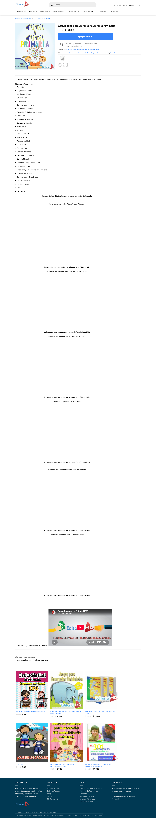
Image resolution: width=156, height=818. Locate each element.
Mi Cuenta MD (52, 799)
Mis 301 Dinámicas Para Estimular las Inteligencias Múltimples (97, 765)
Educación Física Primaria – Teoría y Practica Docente (100, 712)
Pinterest (35, 812)
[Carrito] (139, 5)
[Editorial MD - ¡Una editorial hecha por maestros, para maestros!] (22, 4)
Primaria (32, 12)
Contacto (83, 794)
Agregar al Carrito (86, 37)
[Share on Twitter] (63, 65)
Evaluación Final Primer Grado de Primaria (30, 711)
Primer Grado (78, 53)
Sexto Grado (105, 53)
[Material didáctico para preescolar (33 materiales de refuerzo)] (66, 742)
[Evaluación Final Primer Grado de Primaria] (32, 690)
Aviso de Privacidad (87, 799)
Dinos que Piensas (87, 796)
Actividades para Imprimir (23, 18)
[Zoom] (18, 67)
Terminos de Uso (86, 802)
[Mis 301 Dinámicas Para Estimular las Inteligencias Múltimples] (101, 742)
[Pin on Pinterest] (67, 65)
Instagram (44, 812)
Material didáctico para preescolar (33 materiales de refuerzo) (63, 765)
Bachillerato (73, 12)
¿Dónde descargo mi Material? (91, 788)
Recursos (114, 12)
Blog (49, 794)
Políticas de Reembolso (89, 791)
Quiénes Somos (53, 788)
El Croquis (19, 764)
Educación (102, 12)
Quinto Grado (86, 53)
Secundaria (44, 12)
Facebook (18, 812)
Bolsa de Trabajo (53, 791)
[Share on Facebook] (60, 65)
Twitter (27, 812)
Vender (50, 796)
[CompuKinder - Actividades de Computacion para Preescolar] (66, 690)
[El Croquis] (32, 742)
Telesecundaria (58, 12)
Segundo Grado (96, 53)
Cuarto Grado (69, 53)
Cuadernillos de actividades (43, 18)
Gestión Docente (88, 12)
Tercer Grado (114, 53)
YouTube (52, 812)
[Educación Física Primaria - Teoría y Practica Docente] (101, 690)
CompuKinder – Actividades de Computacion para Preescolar (66, 712)
